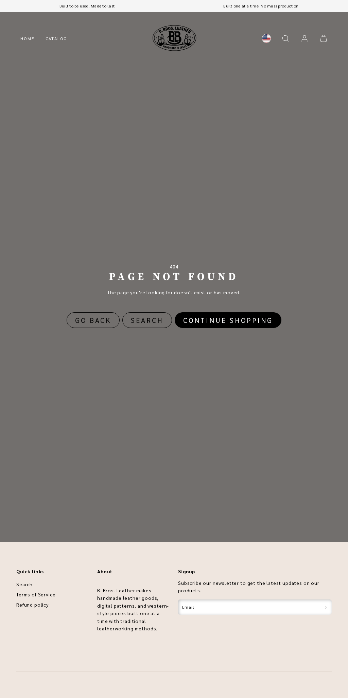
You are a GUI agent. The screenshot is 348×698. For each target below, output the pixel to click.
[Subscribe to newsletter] (326, 607)
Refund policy (32, 604)
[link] (266, 38)
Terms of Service (35, 594)
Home (27, 38)
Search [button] (147, 320)
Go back (93, 320)
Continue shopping (228, 320)
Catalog (56, 38)
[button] (285, 38)
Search (24, 584)
